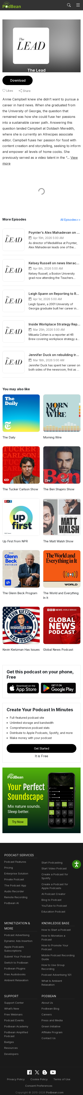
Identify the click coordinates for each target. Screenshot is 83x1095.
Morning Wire (52, 437)
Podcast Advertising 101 (56, 974)
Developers (11, 1054)
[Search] (69, 5)
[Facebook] (29, 1072)
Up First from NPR (15, 541)
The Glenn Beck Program (19, 593)
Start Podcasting (52, 862)
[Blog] (45, 1072)
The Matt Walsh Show (58, 541)
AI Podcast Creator (53, 894)
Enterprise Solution (16, 873)
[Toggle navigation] (78, 5)
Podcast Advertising (16, 935)
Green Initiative (51, 1026)
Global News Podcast (58, 649)
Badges (9, 1042)
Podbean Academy (16, 1026)
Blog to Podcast (51, 899)
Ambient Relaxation (16, 980)
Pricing (8, 867)
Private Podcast (14, 879)
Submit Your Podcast (17, 956)
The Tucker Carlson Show (20, 489)
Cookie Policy (39, 1079)
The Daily (8, 437)
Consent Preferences (38, 1085)
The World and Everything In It (61, 595)
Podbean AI (11, 903)
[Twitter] (37, 1072)
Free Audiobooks (15, 974)
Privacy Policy (16, 1079)
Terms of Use (61, 1079)
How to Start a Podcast (56, 929)
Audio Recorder (14, 891)
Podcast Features (15, 861)
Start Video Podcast (54, 868)
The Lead (36, 70)
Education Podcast (53, 911)
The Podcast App (15, 885)
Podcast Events (14, 1020)
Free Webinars (13, 1014)
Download (18, 80)
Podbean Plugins (14, 968)
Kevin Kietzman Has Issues (21, 649)
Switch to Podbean (16, 962)
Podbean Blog (50, 1008)
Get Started (41, 748)
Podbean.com (54, 1092)
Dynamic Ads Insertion (18, 941)
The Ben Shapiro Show (58, 489)
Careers (47, 1014)
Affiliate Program (52, 1032)
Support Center (14, 1002)
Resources (11, 1047)
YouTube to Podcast (54, 905)
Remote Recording (15, 897)
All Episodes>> (70, 219)
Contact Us (49, 1038)
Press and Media (52, 1020)
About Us (47, 1002)
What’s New (11, 1008)
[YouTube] (53, 1072)
